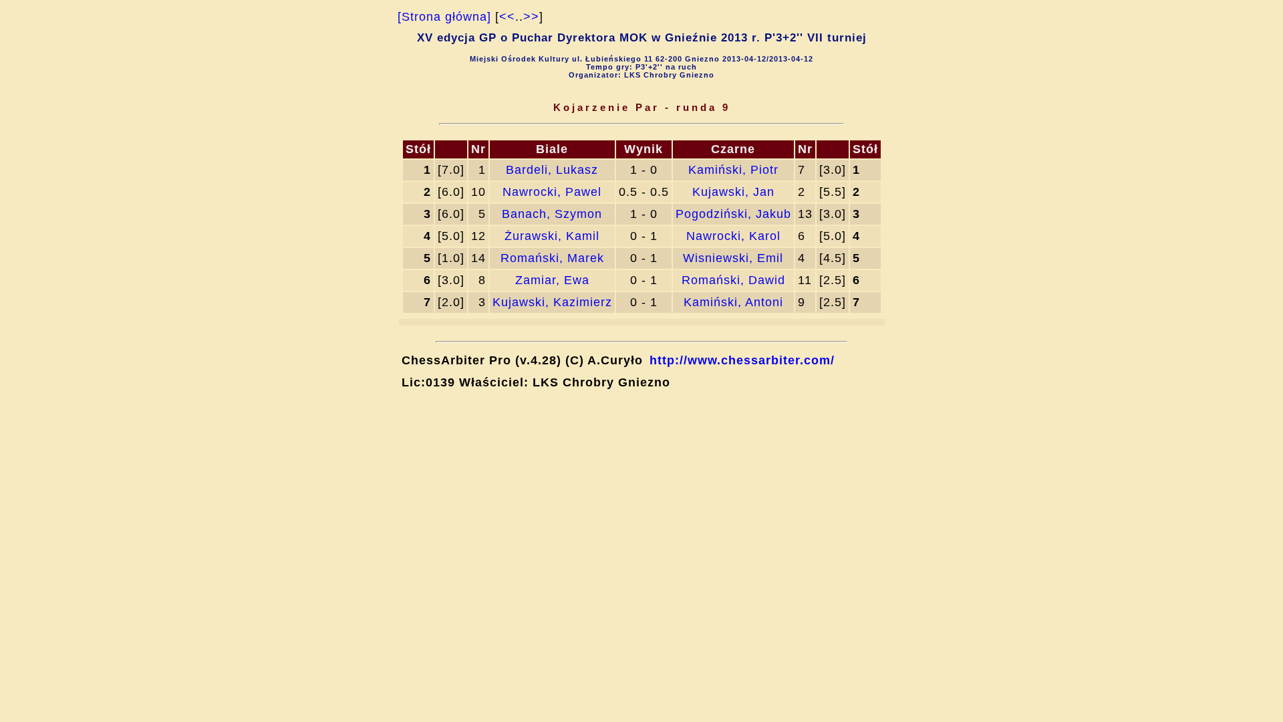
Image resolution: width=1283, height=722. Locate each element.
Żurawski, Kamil (552, 236)
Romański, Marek (552, 258)
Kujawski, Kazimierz (552, 302)
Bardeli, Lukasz (552, 169)
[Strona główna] (444, 16)
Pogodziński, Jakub (733, 214)
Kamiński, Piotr (733, 169)
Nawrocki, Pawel (552, 192)
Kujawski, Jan (733, 192)
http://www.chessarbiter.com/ (742, 360)
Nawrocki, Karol (733, 236)
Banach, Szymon (552, 214)
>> (531, 16)
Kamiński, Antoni (733, 302)
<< (507, 16)
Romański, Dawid (733, 280)
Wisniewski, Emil (733, 258)
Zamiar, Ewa (552, 280)
